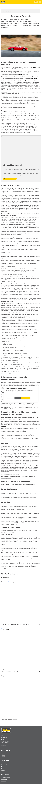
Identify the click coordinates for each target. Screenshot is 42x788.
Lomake (31, 126)
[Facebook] (2, 751)
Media (2, 767)
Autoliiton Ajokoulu (5, 777)
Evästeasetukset (10, 398)
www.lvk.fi (4, 426)
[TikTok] (9, 751)
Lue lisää (7, 394)
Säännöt (3, 770)
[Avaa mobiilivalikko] (40, 2)
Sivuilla (34, 67)
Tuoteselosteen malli (23, 74)
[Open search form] (37, 2)
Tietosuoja (3, 768)
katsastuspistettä (23, 80)
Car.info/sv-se (4, 92)
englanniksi (8, 374)
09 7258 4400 (4, 737)
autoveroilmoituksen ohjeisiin (16, 448)
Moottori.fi (3, 781)
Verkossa (3, 88)
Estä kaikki (17, 398)
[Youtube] (7, 751)
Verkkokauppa (4, 779)
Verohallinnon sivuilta (6, 478)
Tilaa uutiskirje (4, 765)
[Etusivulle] (6, 731)
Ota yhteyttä (4, 763)
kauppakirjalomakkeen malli (24, 114)
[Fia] (3, 756)
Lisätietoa (34, 78)
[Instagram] (4, 751)
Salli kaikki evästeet (25, 398)
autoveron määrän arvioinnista (12, 474)
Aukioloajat (3, 745)
